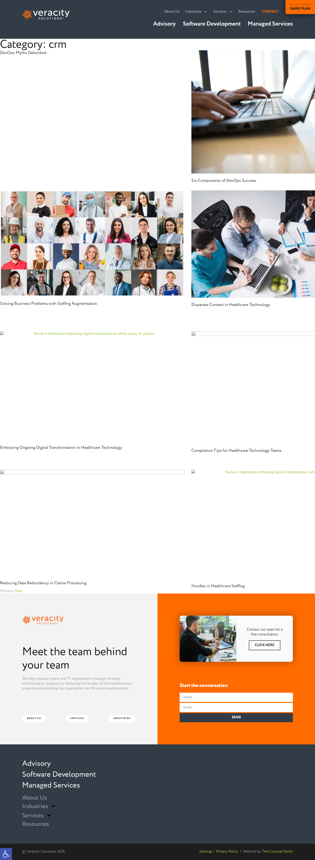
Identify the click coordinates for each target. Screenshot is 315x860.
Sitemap (205, 851)
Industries (193, 11)
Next (19, 590)
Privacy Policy (227, 851)
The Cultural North (277, 851)
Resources (246, 11)
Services (220, 11)
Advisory (164, 24)
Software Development (212, 24)
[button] (6, 854)
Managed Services (270, 24)
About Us (171, 11)
